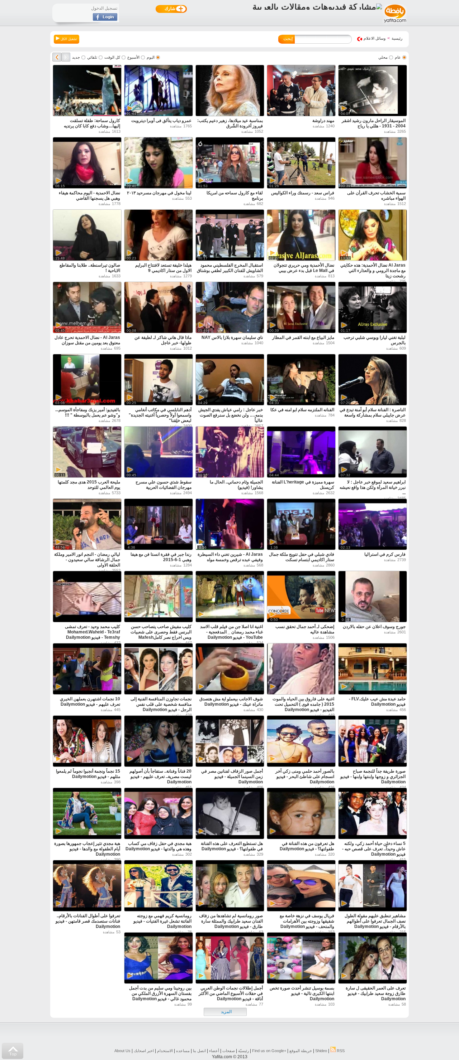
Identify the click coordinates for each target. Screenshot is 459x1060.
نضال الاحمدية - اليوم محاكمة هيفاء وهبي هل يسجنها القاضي (89, 195)
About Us (122, 1051)
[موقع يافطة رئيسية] (394, 23)
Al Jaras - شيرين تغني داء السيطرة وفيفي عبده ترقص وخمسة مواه (230, 557)
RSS (340, 1051)
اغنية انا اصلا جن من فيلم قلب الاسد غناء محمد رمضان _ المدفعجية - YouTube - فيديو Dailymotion (231, 632)
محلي (383, 57)
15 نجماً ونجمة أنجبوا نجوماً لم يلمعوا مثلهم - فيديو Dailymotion (88, 774)
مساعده (183, 1051)
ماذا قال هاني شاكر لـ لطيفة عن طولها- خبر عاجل (162, 340)
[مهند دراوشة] (301, 91)
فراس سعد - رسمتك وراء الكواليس (302, 192)
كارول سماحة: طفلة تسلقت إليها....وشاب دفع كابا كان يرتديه (92, 123)
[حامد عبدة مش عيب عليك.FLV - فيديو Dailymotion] (373, 669)
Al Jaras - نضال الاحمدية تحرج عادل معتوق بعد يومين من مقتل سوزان (87, 340)
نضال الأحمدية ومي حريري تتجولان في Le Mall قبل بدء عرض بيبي (304, 268)
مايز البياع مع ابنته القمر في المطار (303, 337)
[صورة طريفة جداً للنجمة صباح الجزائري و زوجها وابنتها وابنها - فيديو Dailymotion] (373, 742)
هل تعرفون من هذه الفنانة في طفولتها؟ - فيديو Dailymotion (307, 846)
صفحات (228, 1051)
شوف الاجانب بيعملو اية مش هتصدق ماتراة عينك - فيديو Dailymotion (231, 701)
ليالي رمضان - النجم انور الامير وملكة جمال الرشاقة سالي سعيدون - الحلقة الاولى (87, 560)
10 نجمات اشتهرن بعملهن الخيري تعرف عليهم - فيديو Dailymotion (90, 701)
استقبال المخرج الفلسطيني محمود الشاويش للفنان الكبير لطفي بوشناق (230, 268)
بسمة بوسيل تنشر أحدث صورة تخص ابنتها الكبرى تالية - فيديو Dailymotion (302, 993)
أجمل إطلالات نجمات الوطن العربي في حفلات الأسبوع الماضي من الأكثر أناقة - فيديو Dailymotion (231, 993)
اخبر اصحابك (144, 1051)
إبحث (288, 38)
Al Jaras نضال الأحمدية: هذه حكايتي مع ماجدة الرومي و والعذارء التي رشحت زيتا (373, 270)
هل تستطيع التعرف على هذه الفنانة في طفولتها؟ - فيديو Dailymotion (232, 846)
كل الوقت (112, 57)
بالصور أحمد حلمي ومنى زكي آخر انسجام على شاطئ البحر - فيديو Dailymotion (304, 776)
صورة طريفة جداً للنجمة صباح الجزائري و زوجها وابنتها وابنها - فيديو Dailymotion (373, 776)
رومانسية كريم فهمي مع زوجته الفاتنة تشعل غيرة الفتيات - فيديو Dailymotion (162, 921)
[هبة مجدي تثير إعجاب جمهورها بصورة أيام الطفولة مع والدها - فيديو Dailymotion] (87, 814)
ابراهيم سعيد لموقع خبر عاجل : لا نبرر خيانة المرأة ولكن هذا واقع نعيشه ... (373, 487)
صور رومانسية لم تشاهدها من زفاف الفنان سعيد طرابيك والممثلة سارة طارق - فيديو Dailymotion (231, 921)
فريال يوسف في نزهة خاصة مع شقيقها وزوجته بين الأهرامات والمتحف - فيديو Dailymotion (307, 921)
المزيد (226, 1011)
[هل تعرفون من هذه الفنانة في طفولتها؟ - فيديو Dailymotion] (301, 814)
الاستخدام (165, 1051)
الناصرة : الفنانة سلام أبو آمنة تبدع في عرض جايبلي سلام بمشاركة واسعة (373, 412)
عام (398, 57)
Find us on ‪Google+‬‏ (269, 1051)
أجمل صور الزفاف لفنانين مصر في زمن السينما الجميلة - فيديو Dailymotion (232, 776)
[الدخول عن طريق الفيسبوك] (105, 19)
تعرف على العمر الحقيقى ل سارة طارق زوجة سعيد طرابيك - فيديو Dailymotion (376, 993)
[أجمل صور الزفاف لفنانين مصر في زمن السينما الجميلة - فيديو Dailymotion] (230, 742)
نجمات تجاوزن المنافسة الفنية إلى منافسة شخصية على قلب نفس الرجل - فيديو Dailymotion (161, 704)
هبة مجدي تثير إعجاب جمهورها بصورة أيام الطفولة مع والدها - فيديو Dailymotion (87, 849)
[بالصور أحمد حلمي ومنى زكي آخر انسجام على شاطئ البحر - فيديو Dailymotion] (301, 742)
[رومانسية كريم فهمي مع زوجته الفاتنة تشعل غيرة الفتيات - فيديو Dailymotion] (158, 886)
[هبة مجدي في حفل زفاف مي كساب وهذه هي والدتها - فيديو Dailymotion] (158, 814)
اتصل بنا (199, 1051)
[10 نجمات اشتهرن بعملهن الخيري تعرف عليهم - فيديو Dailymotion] (87, 669)
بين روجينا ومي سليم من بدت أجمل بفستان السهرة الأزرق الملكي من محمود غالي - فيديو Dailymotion (160, 993)
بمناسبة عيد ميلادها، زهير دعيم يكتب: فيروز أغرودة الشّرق (230, 123)
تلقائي (92, 57)
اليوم (151, 57)
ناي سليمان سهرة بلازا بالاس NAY (232, 337)
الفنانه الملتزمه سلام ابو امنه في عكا (302, 409)
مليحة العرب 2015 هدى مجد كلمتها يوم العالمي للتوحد (89, 485)
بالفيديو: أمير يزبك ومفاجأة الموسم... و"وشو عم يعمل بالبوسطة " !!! (87, 412)
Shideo (321, 1051)
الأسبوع (133, 57)
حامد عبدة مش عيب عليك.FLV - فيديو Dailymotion (377, 701)
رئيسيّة (243, 1051)
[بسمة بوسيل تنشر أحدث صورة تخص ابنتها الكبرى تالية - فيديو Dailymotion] (301, 959)
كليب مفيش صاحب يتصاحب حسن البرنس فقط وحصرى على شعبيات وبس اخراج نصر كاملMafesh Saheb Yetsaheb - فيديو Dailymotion (161, 637)
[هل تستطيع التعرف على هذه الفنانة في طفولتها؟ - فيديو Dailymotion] (230, 814)
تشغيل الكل (68, 39)
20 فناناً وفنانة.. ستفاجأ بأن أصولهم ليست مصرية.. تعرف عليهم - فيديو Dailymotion (160, 776)
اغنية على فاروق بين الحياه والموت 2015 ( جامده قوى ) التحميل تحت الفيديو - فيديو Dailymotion (303, 704)
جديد (76, 57)
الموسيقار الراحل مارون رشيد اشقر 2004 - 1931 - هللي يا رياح (374, 123)
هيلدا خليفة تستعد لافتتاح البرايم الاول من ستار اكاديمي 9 (163, 268)
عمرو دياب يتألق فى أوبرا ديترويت (161, 120)
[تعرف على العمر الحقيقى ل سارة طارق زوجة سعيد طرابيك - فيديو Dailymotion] (373, 959)
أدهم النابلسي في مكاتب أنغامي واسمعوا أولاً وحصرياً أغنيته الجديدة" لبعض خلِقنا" (160, 415)
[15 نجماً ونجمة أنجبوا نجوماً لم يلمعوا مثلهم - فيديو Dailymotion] (87, 742)
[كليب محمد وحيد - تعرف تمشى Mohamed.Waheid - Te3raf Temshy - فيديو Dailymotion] (87, 597)
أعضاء (214, 1051)
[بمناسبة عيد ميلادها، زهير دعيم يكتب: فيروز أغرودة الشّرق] (230, 91)
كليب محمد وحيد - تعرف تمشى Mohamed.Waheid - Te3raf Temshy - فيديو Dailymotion (92, 632)
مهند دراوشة (323, 120)
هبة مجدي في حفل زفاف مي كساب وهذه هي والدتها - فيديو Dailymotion (158, 846)
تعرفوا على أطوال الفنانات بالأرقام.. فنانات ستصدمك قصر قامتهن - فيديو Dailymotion (88, 921)
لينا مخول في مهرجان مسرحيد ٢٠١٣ (159, 192)
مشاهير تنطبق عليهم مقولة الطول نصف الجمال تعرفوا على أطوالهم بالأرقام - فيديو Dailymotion (375, 921)
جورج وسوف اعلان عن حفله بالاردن (374, 626)
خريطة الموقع (300, 1051)
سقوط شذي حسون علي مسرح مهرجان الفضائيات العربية (163, 485)
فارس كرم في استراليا (385, 554)
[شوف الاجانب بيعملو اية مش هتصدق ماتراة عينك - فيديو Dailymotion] (230, 669)
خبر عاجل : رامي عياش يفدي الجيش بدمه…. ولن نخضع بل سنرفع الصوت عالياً (230, 415)
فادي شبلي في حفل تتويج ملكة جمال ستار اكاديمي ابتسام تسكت (301, 557)
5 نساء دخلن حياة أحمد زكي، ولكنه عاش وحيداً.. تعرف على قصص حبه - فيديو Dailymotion (374, 849)
